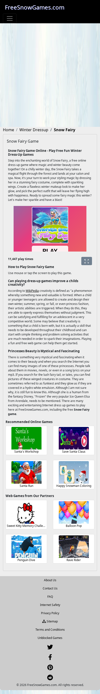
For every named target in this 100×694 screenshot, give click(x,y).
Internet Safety (50, 605)
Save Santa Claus (73, 451)
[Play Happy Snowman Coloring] (74, 472)
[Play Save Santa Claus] (74, 438)
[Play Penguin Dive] (26, 546)
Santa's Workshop (26, 451)
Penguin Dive (26, 560)
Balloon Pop (74, 526)
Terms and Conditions (50, 630)
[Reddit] (50, 679)
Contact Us (50, 588)
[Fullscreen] (86, 261)
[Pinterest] (50, 668)
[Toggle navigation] (10, 18)
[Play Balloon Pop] (74, 512)
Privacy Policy (50, 613)
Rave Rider (74, 560)
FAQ (50, 597)
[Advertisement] (50, 76)
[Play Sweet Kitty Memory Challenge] (26, 512)
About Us (50, 580)
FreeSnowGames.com (34, 7)
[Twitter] (50, 648)
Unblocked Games (50, 638)
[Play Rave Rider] (74, 546)
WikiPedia (32, 291)
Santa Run (26, 486)
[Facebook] (50, 658)
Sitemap (52, 621)
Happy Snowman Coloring (73, 486)
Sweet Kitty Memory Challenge (27, 526)
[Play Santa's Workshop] (26, 438)
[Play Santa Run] (26, 472)
